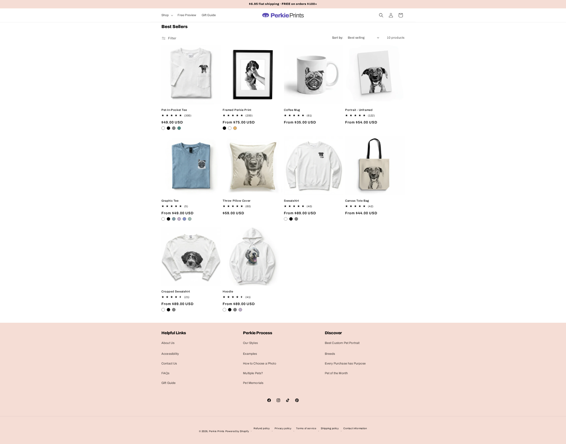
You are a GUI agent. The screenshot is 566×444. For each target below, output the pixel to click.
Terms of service (306, 428)
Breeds (330, 353)
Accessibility (170, 353)
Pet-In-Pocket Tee (174, 110)
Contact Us (169, 363)
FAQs (165, 373)
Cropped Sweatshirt (175, 291)
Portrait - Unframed (359, 110)
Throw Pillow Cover (237, 200)
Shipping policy (330, 428)
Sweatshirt (291, 200)
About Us (167, 343)
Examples (250, 353)
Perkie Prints (216, 431)
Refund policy (262, 428)
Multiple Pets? (253, 373)
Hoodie (228, 291)
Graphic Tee (170, 200)
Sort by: (337, 37)
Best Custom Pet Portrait (342, 343)
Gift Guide (168, 383)
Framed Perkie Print (237, 110)
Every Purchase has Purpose (345, 363)
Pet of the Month (336, 373)
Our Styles (250, 343)
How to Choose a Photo (259, 363)
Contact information (355, 428)
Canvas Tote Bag (357, 200)
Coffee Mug (292, 110)
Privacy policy (283, 428)
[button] (167, 15)
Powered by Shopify (237, 431)
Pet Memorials (253, 383)
